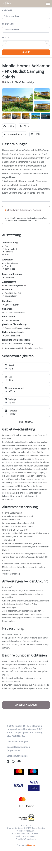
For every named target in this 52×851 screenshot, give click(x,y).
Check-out (8, 24)
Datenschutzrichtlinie (17, 756)
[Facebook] (9, 761)
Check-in (7, 10)
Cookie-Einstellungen (17, 741)
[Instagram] (14, 761)
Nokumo (31, 845)
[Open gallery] (17, 100)
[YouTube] (20, 761)
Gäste (5, 37)
